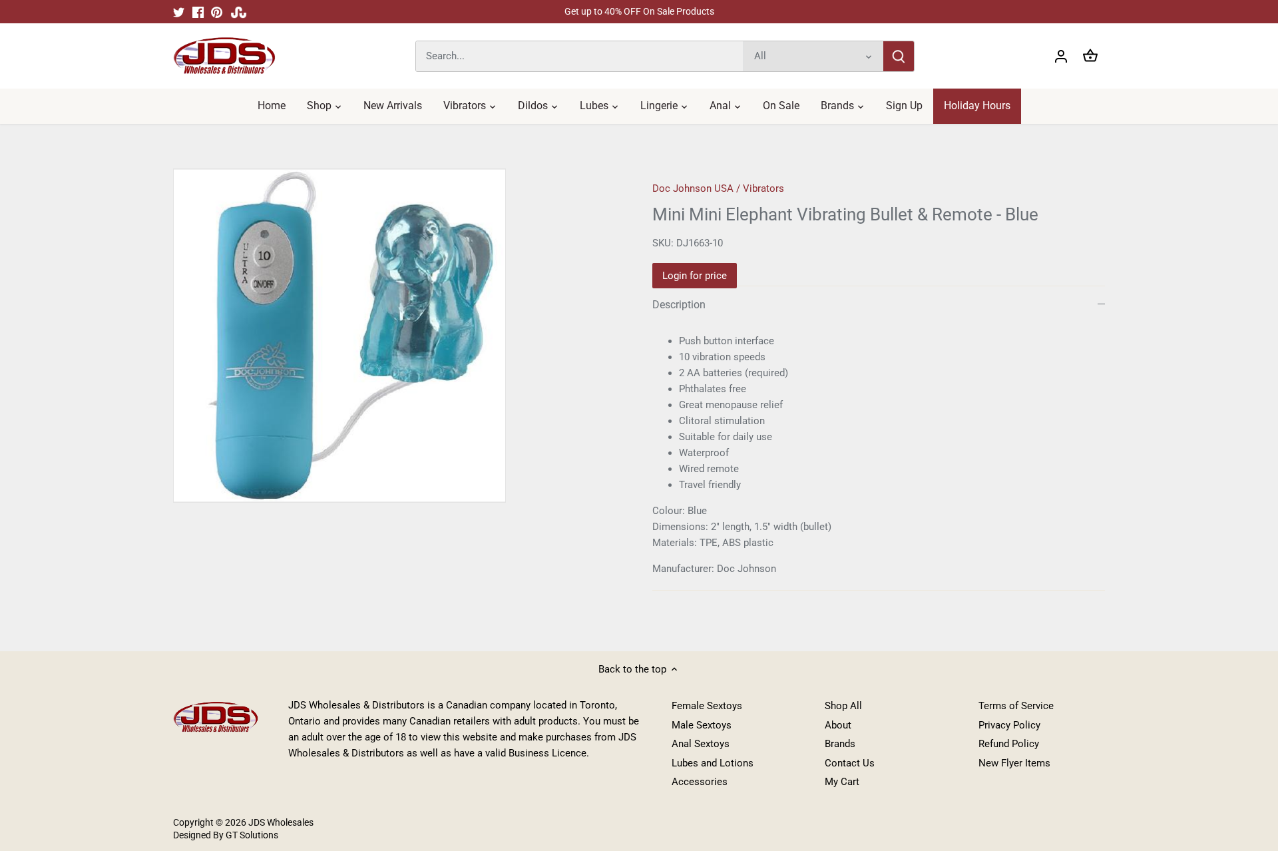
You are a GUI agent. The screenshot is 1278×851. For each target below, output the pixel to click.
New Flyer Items (1014, 763)
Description (679, 304)
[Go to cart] (1090, 56)
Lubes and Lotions (712, 763)
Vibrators (763, 188)
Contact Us (850, 763)
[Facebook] (198, 12)
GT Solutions (251, 835)
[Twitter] (178, 12)
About (838, 725)
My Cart (842, 782)
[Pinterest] (216, 12)
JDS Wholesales (281, 822)
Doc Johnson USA (693, 188)
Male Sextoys (702, 725)
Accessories (700, 782)
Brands (840, 744)
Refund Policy (1008, 744)
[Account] (1061, 56)
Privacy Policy (1009, 725)
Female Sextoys (707, 706)
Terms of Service (1016, 706)
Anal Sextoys (701, 744)
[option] (396, 335)
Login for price (694, 276)
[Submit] (898, 56)
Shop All (843, 706)
